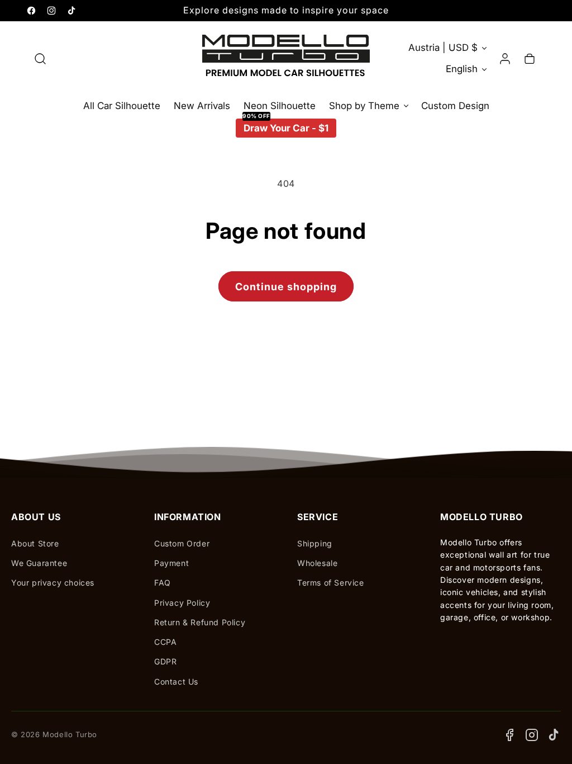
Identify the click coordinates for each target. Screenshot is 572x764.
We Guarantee (39, 563)
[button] (40, 58)
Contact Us (176, 681)
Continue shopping (286, 287)
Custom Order (181, 543)
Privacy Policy (182, 602)
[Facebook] (509, 735)
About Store (35, 543)
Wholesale (317, 563)
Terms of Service (330, 582)
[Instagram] (531, 735)
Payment (171, 563)
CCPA (165, 642)
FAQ (162, 582)
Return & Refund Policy (199, 622)
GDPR (165, 661)
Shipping (314, 543)
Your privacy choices (52, 582)
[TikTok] (554, 735)
